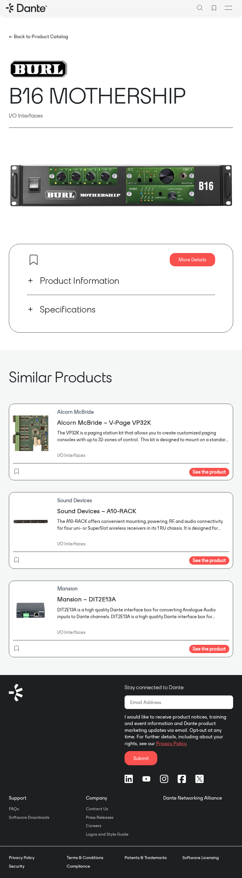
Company (96, 798)
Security (16, 866)
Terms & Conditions (85, 857)
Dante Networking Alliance (192, 798)
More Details (192, 259)
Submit (141, 758)
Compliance (78, 866)
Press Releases (99, 817)
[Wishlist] (214, 8)
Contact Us (97, 808)
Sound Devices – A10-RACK (96, 511)
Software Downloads (29, 817)
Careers (93, 825)
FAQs (14, 808)
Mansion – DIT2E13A (86, 599)
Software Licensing (200, 857)
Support (17, 798)
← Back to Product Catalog (38, 36)
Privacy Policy (171, 743)
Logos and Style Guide (107, 834)
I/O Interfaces (26, 115)
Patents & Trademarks (146, 857)
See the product (209, 472)
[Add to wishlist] (33, 260)
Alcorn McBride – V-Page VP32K (104, 422)
